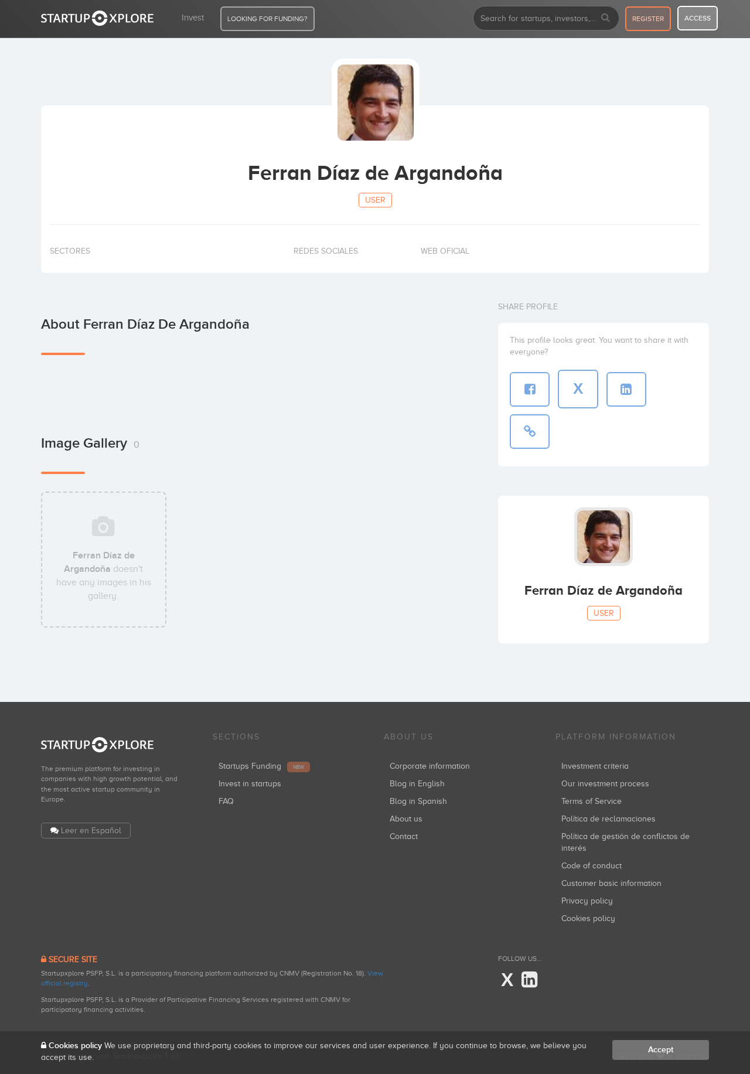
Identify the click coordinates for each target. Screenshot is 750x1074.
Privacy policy (587, 900)
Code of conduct (591, 865)
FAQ (226, 801)
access (697, 18)
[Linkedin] (529, 980)
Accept (660, 1050)
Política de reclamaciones (608, 818)
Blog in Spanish (418, 801)
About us (406, 818)
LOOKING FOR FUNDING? (267, 19)
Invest (193, 17)
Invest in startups (250, 783)
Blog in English (417, 783)
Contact (404, 836)
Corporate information (430, 766)
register (648, 19)
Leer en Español (91, 830)
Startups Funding (261, 766)
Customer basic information (611, 883)
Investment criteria (595, 766)
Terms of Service (591, 801)
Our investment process (605, 783)
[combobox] (546, 18)
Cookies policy (588, 918)
